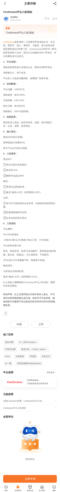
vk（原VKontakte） (28, 342)
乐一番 (8, 363)
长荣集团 (20, 356)
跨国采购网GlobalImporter (29, 363)
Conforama (9, 42)
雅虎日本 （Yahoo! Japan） (34, 349)
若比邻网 (9, 342)
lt (5, 313)
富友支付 (46, 356)
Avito (7, 356)
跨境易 (33, 356)
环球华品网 (10, 349)
